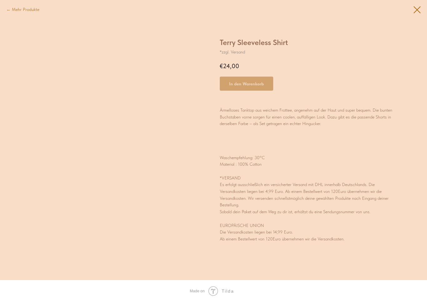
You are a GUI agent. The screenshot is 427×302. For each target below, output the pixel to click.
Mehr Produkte (25, 9)
